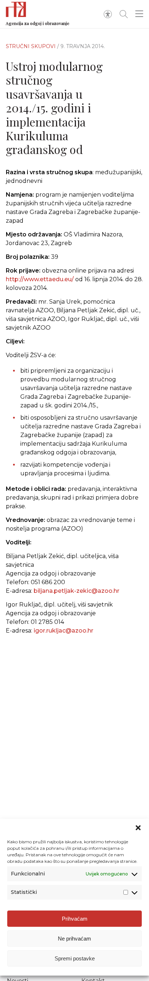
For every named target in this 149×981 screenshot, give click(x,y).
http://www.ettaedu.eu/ (40, 279)
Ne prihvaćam (74, 938)
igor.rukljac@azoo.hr (63, 630)
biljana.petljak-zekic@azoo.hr (76, 590)
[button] (138, 827)
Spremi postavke (75, 958)
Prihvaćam (75, 919)
